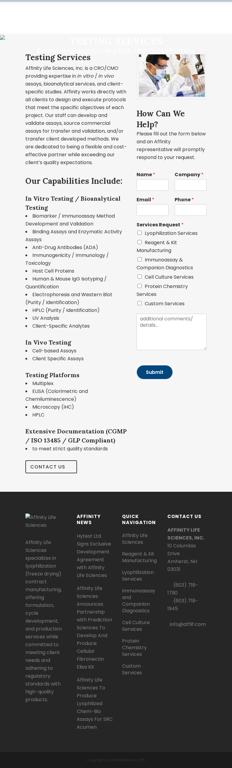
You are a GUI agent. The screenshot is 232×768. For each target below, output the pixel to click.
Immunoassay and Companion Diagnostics (138, 601)
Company (189, 175)
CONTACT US (47, 466)
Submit (154, 372)
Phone (184, 200)
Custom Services (165, 303)
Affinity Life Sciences (135, 539)
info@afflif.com (188, 624)
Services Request (160, 225)
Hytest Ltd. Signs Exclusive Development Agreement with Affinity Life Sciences (94, 556)
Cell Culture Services (169, 277)
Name (146, 175)
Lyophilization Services (171, 233)
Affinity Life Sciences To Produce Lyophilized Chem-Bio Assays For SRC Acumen (95, 703)
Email (145, 200)
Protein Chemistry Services (134, 648)
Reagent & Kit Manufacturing (139, 557)
